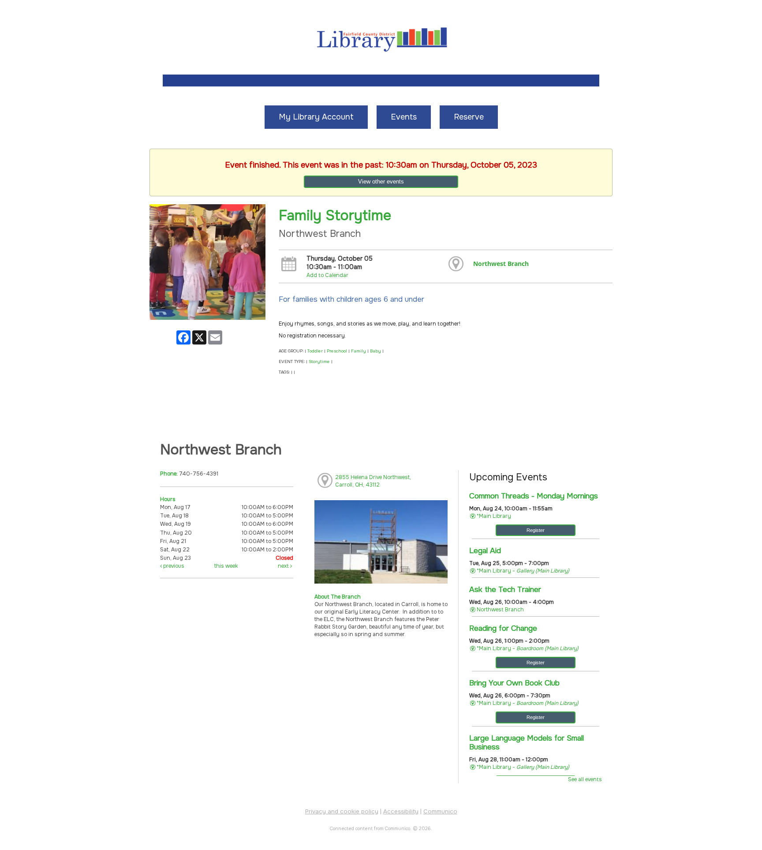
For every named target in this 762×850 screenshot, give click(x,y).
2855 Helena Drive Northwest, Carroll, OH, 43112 (373, 481)
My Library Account (316, 117)
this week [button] (226, 565)
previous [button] (173, 565)
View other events (381, 181)
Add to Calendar (327, 275)
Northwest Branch (501, 263)
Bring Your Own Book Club (514, 683)
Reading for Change (503, 628)
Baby (375, 351)
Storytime (319, 361)
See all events (585, 779)
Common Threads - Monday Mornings (533, 496)
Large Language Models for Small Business (526, 742)
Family (358, 351)
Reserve (469, 117)
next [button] (284, 565)
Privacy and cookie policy (341, 811)
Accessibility (400, 811)
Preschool (337, 351)
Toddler (315, 351)
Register (536, 530)
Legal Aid (485, 550)
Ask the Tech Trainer (505, 589)
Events (404, 117)
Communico (440, 811)
